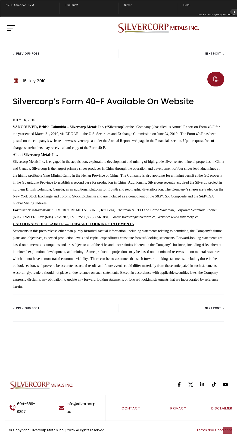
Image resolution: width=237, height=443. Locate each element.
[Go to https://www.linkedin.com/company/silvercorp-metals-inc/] (202, 384)
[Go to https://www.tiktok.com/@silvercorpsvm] (214, 384)
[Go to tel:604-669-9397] (27, 408)
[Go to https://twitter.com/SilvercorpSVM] (190, 384)
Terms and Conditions (214, 430)
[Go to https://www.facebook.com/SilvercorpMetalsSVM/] (179, 384)
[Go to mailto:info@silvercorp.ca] (80, 408)
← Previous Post (26, 53)
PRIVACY (178, 408)
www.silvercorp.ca (184, 217)
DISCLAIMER (221, 408)
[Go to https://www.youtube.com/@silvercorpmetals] (225, 384)
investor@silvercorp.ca (139, 217)
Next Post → (214, 53)
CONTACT (131, 408)
